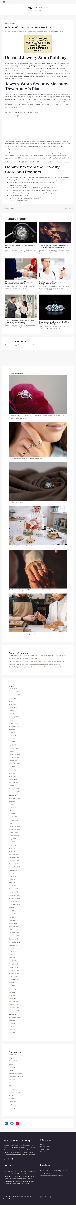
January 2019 (13, 751)
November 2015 (14, 861)
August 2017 (13, 801)
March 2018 (13, 779)
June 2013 (12, 951)
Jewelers (42, 31)
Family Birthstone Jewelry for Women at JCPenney (26, 458)
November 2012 (14, 973)
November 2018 (14, 757)
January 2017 (13, 823)
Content (11, 1064)
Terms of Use (44, 1149)
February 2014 (14, 926)
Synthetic (12, 1105)
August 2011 (13, 1020)
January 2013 (13, 967)
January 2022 (13, 710)
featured (36, 31)
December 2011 (14, 1008)
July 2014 (12, 911)
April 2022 (12, 704)
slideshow (49, 31)
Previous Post (8, 208)
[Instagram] (4, 1159)
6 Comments (43, 326)
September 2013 (14, 942)
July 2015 (12, 873)
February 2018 (14, 782)
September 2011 (14, 1017)
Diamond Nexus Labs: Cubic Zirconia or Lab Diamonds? (45, 661)
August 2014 (13, 908)
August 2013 (13, 945)
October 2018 (13, 761)
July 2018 (12, 767)
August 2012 (13, 983)
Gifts (10, 1086)
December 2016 (14, 826)
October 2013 (13, 939)
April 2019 (12, 742)
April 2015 (12, 882)
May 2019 (12, 739)
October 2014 (13, 901)
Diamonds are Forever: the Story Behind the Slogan (55, 323)
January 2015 (13, 892)
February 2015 (13, 889)
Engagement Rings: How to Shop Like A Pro (52, 283)
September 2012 (14, 979)
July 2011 (12, 1023)
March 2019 (13, 745)
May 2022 (12, 701)
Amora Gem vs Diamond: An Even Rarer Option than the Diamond (43, 667)
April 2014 (12, 920)
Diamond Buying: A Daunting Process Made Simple (19, 283)
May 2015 (12, 879)
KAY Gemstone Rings (16, 502)
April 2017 (12, 814)
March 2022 (13, 707)
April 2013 (12, 958)
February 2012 (14, 1001)
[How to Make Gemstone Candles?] (38, 525)
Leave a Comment (11, 31)
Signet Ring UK (14, 658)
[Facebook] (8, 1159)
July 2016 (12, 842)
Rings (11, 1095)
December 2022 (14, 692)
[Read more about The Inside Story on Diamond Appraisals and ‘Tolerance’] (55, 233)
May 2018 (12, 773)
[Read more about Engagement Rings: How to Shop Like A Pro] (55, 269)
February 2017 (14, 820)
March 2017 (13, 817)
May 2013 (12, 954)
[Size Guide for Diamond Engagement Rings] (38, 613)
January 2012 (13, 1004)
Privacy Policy (44, 1147)
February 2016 (14, 854)
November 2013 (14, 936)
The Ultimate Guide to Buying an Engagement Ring (19, 322)
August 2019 (13, 729)
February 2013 (13, 964)
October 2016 (13, 832)
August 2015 (13, 870)
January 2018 (13, 786)
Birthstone (12, 1055)
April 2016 (12, 851)
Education (8, 252)
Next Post (69, 208)
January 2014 (13, 929)
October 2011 (13, 1014)
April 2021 (12, 714)
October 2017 (13, 795)
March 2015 (12, 886)
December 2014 (14, 895)
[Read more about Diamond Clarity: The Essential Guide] (21, 233)
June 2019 (12, 736)
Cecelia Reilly (13, 667)
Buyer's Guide (22, 250)
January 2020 (13, 720)
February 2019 (14, 748)
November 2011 (14, 1011)
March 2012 (13, 998)
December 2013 (14, 933)
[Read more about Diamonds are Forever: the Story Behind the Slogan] (55, 307)
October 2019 (13, 723)
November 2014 (14, 898)
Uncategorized (14, 1108)
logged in (17, 345)
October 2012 (13, 976)
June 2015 (12, 876)
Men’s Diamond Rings (29, 658)
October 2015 (13, 864)
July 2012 (12, 986)
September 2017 (14, 798)
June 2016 (12, 845)
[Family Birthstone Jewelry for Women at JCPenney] (38, 439)
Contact (43, 1151)
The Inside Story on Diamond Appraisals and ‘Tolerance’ (53, 246)
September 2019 (14, 726)
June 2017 (12, 807)
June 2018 (12, 770)
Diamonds (31, 250)
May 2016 (12, 848)
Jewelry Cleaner (14, 1092)
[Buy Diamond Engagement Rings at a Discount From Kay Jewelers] (38, 569)
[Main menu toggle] (4, 2)
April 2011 (12, 1033)
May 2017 (12, 811)
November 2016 (14, 829)
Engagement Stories (16, 1076)
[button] (8, 2)
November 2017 (14, 792)
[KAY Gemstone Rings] (38, 481)
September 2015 (14, 867)
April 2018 (12, 776)
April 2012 (12, 995)
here (36, 112)
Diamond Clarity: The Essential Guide (20, 246)
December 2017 (14, 789)
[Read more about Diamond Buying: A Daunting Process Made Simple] (21, 269)
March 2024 (13, 689)
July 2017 (12, 804)
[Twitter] (12, 1159)
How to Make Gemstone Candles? (20, 546)
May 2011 (12, 1029)
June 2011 (12, 1026)
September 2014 (14, 904)
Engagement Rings (25, 31)
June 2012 (12, 989)
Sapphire (12, 1098)
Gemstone (12, 1083)
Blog (10, 1058)
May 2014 (12, 917)
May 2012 (12, 992)
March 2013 (12, 961)
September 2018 (14, 764)
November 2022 (14, 695)
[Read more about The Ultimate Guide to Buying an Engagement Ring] (21, 306)
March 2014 (13, 923)
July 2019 (12, 732)
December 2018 (14, 754)
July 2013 (12, 948)
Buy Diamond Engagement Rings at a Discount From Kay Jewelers (32, 590)
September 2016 (14, 836)
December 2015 (14, 857)
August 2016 (13, 839)
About (42, 1144)
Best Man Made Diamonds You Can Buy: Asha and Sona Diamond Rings (41, 655)
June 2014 (12, 914)
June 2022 (12, 698)
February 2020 (14, 717)
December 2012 (14, 970)
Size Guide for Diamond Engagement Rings (24, 634)
